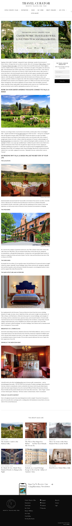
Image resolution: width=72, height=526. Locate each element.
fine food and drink (5, 141)
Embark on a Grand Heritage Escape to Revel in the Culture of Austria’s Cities (35, 470)
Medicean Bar (19, 382)
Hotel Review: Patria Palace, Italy (59, 468)
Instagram (43, 500)
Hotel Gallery (28, 516)
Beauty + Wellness (29, 511)
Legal (56, 505)
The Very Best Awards (29, 519)
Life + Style (27, 439)
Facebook (43, 505)
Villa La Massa (42, 64)
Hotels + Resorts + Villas (41, 32)
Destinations (26, 32)
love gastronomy (22, 133)
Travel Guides (4, 439)
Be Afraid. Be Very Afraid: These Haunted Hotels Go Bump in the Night (11, 470)
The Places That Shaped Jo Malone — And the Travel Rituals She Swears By (35, 443)
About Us (57, 500)
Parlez (68, 524)
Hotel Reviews (52, 466)
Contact (57, 503)
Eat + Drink (27, 508)
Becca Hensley (43, 43)
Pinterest (43, 503)
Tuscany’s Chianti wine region (9, 66)
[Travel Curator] (36, 4)
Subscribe (43, 508)
